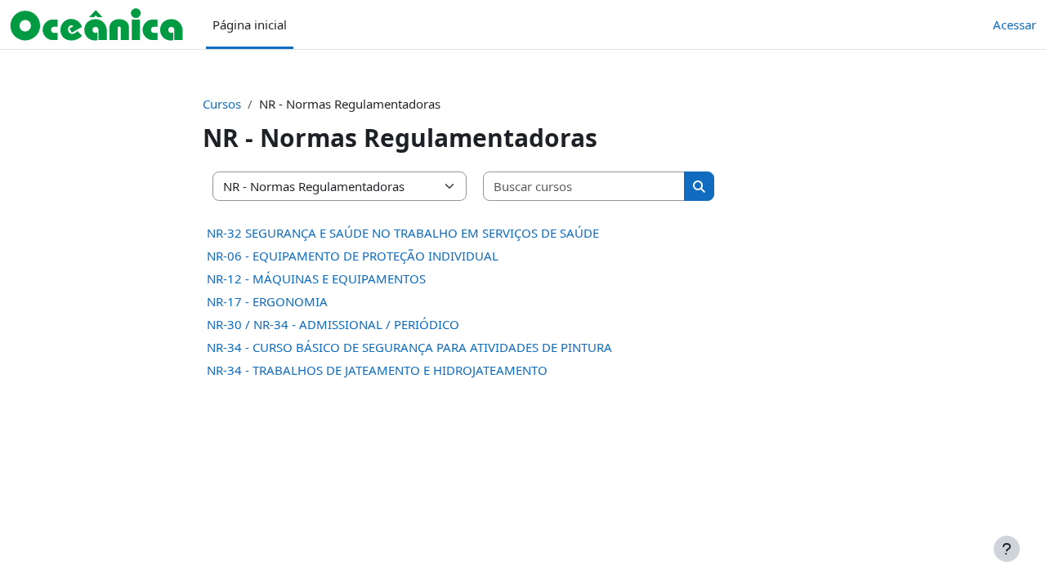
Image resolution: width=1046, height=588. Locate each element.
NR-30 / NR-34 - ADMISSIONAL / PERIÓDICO (333, 324)
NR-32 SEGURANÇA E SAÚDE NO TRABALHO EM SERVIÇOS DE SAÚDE (403, 233)
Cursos (222, 104)
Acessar (1014, 24)
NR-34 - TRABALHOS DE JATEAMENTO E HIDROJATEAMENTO (377, 370)
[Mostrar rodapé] (1007, 549)
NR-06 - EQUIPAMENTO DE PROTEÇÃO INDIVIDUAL (352, 255)
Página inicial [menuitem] (249, 24)
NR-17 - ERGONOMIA (267, 301)
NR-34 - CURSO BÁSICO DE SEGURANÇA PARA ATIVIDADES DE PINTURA (409, 347)
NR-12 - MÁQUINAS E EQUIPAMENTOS (316, 278)
